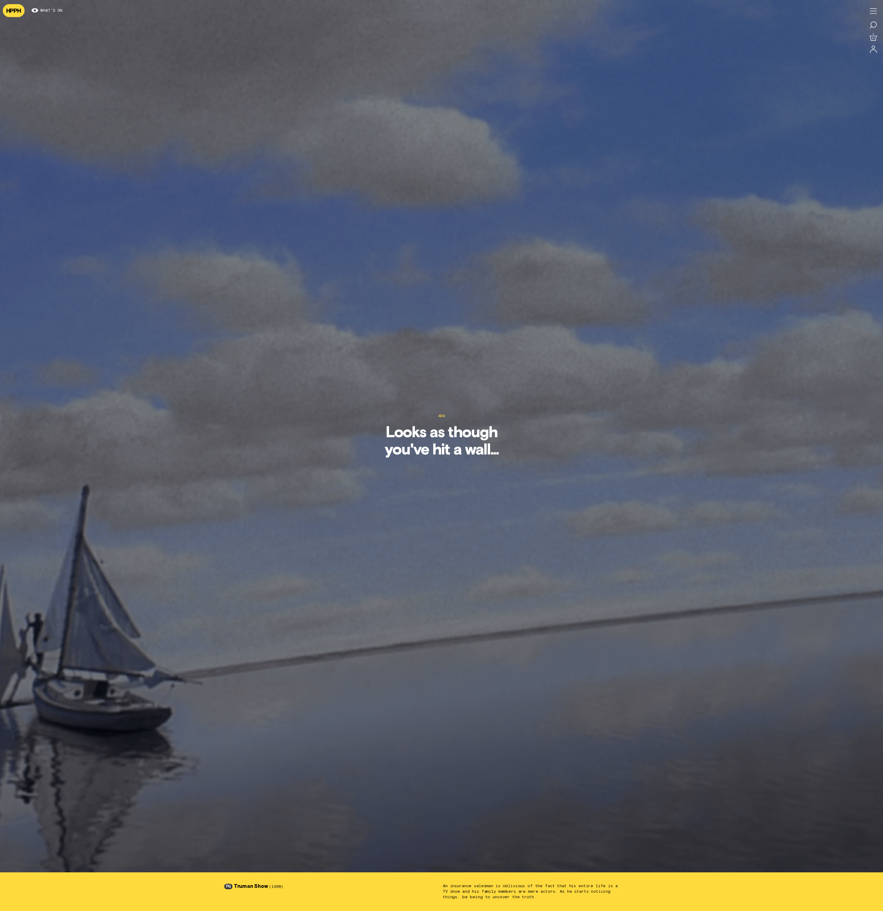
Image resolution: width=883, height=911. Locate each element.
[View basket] (873, 37)
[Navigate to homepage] (13, 10)
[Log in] (873, 50)
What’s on (51, 11)
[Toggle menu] (873, 11)
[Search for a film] (873, 25)
